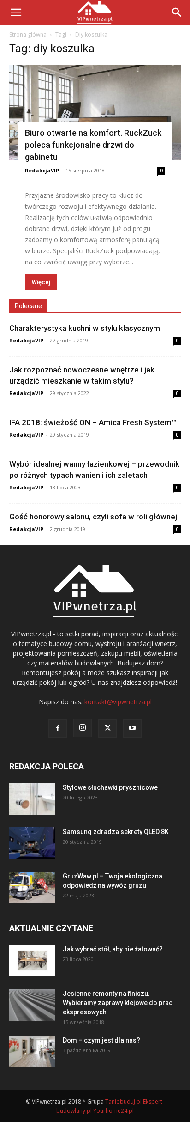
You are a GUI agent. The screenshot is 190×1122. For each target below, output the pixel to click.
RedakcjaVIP (42, 170)
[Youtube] (132, 728)
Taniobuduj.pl (123, 1101)
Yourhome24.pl (113, 1111)
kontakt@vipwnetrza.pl (118, 701)
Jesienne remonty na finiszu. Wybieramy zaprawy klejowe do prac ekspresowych (117, 1003)
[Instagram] (82, 728)
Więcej (41, 282)
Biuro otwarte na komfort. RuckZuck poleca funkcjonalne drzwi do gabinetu (93, 145)
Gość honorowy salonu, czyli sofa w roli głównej (93, 516)
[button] (177, 12)
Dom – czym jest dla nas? (101, 1040)
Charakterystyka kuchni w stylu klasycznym (84, 328)
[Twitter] (107, 728)
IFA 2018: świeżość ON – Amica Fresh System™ (93, 422)
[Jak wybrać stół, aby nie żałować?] (32, 960)
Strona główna (28, 34)
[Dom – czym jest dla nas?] (32, 1051)
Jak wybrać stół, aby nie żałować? (113, 949)
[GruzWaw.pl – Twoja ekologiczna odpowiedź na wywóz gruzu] (32, 887)
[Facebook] (57, 728)
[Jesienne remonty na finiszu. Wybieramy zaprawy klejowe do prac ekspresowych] (32, 1005)
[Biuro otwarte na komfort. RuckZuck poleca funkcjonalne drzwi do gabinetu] (95, 112)
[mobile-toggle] (15, 12)
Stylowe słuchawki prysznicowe (110, 787)
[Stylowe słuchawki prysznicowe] (32, 799)
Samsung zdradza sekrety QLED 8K (116, 831)
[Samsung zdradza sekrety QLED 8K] (32, 843)
